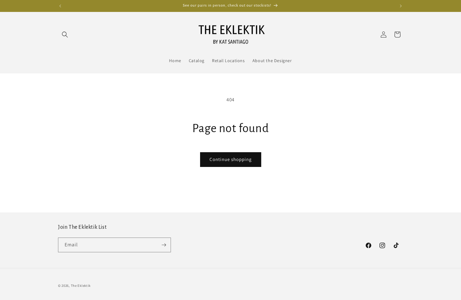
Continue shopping (230, 159)
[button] (65, 34)
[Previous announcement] (60, 6)
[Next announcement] (401, 6)
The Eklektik (81, 285)
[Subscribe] (164, 245)
